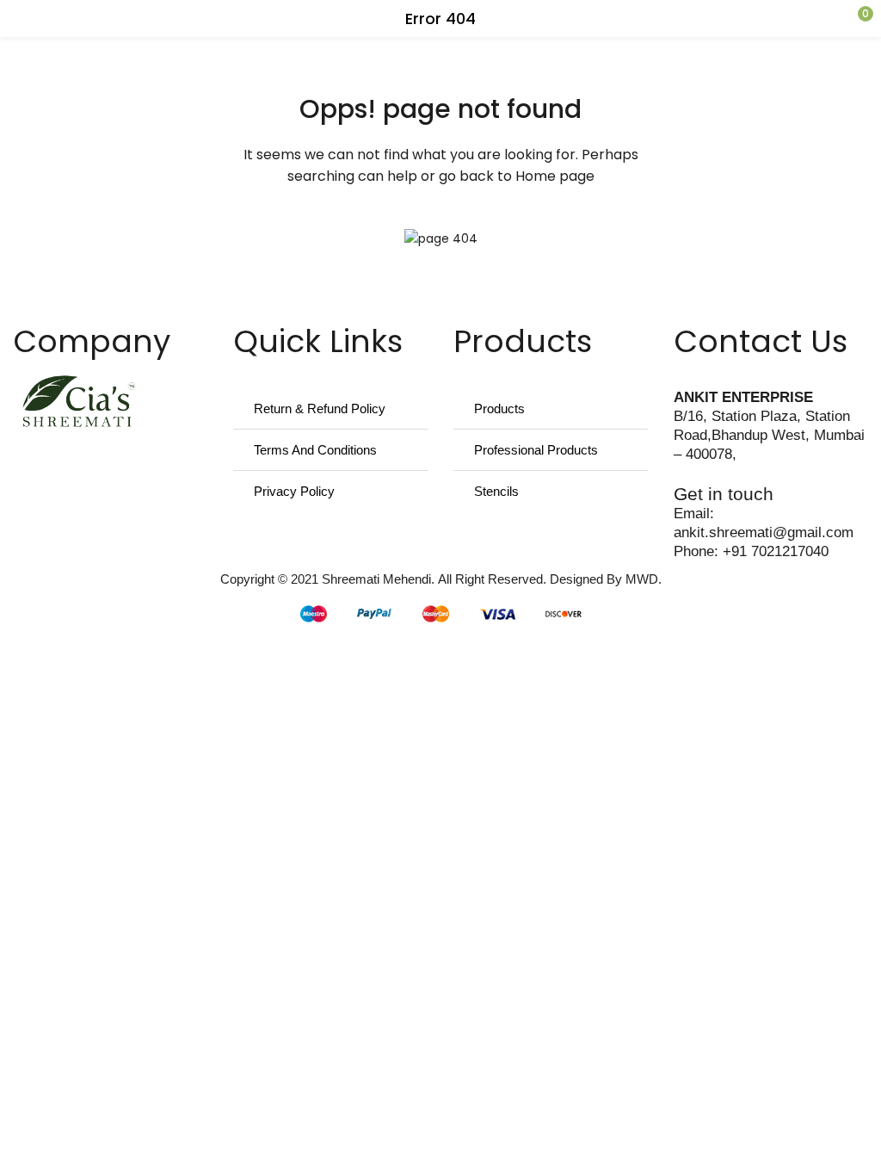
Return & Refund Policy (319, 408)
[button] (833, 18)
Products (499, 408)
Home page (555, 176)
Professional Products (536, 450)
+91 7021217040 (776, 551)
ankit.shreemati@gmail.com (763, 532)
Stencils (496, 491)
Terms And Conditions (315, 450)
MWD (641, 579)
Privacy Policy (294, 491)
